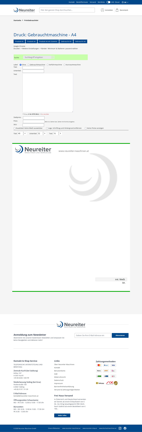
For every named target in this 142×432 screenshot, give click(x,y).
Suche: (16, 57)
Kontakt (72, 2)
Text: (15, 74)
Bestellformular (82, 2)
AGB (55, 374)
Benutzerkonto (59, 371)
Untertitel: (17, 71)
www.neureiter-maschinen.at (71, 428)
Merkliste (101, 2)
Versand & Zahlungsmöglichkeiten (67, 390)
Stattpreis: (17, 117)
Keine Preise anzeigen (95, 128)
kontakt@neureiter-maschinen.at (26, 396)
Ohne (23, 65)
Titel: (15, 67)
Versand (93, 2)
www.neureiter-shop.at (90, 428)
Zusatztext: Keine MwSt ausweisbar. (29, 128)
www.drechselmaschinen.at (107, 428)
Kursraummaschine (73, 65)
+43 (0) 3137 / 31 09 (21, 389)
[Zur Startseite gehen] (24, 10)
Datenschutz (59, 380)
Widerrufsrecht (60, 377)
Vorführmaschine (55, 65)
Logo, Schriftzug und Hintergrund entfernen (65, 128)
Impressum (58, 383)
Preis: (16, 121)
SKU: (15, 124)
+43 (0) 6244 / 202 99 (21, 378)
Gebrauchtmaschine (37, 65)
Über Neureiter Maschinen (64, 364)
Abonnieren (120, 335)
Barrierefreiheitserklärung (64, 386)
